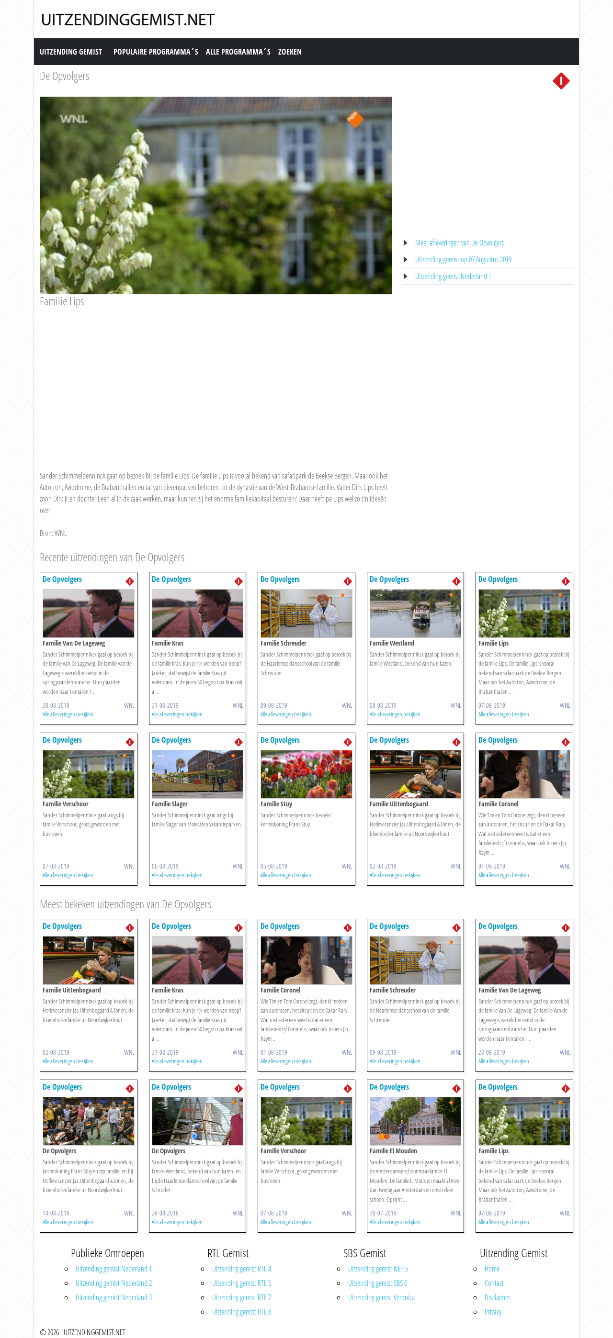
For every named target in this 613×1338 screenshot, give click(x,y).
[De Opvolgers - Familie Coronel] (524, 773)
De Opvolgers (65, 75)
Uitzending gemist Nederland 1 (453, 276)
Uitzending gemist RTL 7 (241, 1297)
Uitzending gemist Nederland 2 (114, 1283)
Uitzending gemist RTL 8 (241, 1311)
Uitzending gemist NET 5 (378, 1268)
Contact (494, 1283)
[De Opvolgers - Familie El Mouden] (416, 1120)
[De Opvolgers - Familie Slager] (198, 773)
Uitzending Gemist (71, 51)
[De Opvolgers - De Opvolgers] (89, 1120)
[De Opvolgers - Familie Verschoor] (89, 773)
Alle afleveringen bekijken (68, 714)
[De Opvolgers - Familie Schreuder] (306, 612)
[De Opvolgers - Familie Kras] (198, 612)
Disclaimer (497, 1297)
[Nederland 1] (561, 80)
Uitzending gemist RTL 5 (241, 1283)
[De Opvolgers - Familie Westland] (416, 612)
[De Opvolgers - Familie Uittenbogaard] (416, 773)
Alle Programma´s (238, 51)
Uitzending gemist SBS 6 (377, 1283)
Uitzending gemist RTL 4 (241, 1268)
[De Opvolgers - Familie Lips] (524, 612)
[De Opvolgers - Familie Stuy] (306, 773)
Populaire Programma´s (156, 51)
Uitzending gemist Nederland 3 (114, 1297)
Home (492, 1268)
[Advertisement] (216, 380)
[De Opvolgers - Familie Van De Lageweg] (89, 612)
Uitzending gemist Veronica (381, 1297)
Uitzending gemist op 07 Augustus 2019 (463, 259)
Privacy (493, 1311)
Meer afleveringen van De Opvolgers (459, 242)
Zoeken (290, 51)
